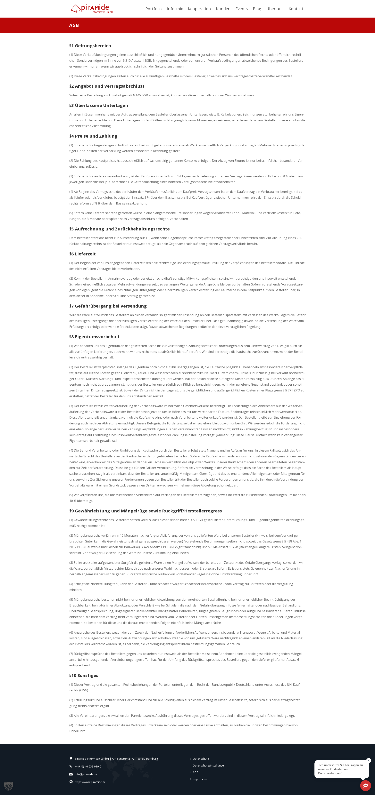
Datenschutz (201, 758)
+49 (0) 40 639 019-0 (88, 766)
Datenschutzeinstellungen (209, 765)
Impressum (200, 779)
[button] (8, 786)
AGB (195, 772)
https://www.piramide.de (90, 782)
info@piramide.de (86, 774)
